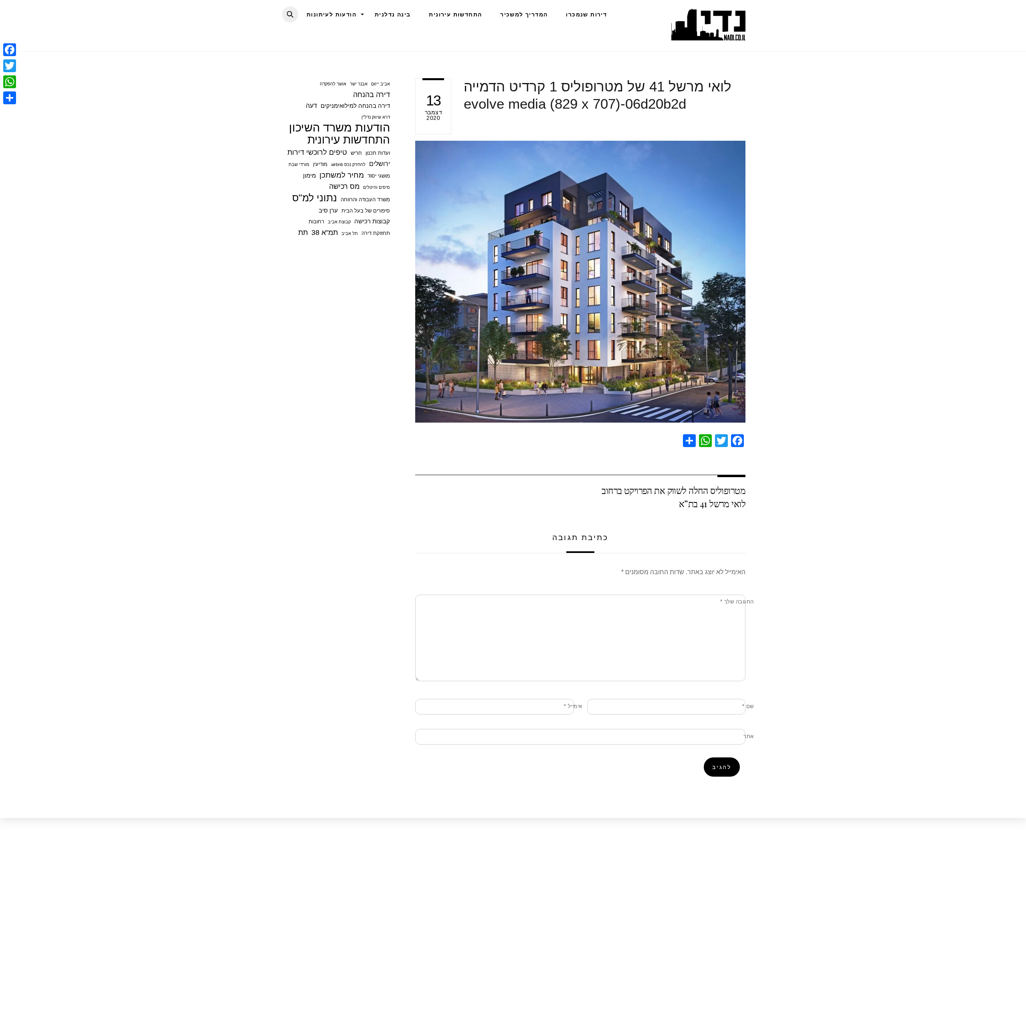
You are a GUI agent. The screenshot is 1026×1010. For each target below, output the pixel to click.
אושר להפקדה (333, 83)
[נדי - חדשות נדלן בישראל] (708, 36)
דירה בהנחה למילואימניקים (355, 105)
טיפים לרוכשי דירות (317, 152)
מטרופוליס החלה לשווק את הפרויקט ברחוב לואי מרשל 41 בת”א (673, 496)
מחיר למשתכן (341, 175)
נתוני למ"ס (314, 197)
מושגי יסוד (379, 176)
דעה (311, 105)
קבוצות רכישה (372, 221)
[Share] (10, 98)
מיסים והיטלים (376, 187)
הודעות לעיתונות (331, 14)
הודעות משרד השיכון (339, 127)
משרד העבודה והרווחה (365, 199)
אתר (748, 736)
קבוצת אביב (339, 221)
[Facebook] (10, 50)
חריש (356, 153)
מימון (309, 175)
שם (748, 706)
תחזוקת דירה (376, 233)
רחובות (316, 222)
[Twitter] (10, 66)
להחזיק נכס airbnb (348, 164)
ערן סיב (328, 210)
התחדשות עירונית (455, 14)
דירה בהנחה (371, 95)
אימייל (573, 706)
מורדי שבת (299, 164)
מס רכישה (344, 186)
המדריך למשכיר (523, 14)
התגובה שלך (737, 602)
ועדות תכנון (378, 153)
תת (303, 233)
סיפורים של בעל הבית (365, 211)
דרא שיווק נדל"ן (376, 117)
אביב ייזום (380, 83)
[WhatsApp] (10, 82)
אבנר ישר (359, 83)
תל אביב (349, 233)
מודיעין (320, 164)
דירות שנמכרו (586, 14)
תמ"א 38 (324, 233)
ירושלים (379, 163)
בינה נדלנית (392, 14)
